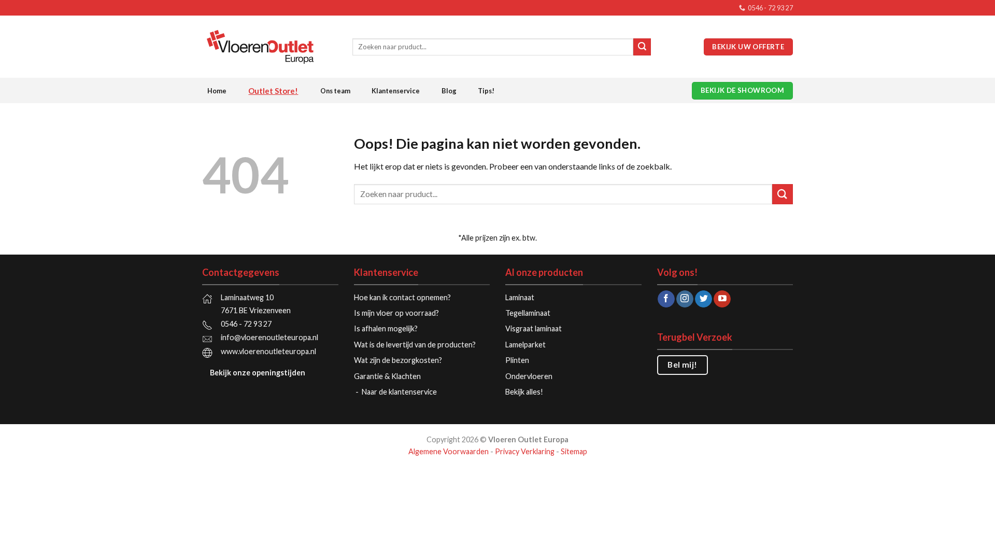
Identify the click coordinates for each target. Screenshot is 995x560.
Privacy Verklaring (525, 451)
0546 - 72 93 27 (246, 323)
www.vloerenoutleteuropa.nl (268, 351)
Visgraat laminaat (533, 328)
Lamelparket (525, 344)
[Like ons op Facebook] (666, 299)
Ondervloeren (528, 376)
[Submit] (642, 47)
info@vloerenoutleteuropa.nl (269, 337)
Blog (449, 91)
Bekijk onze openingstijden (257, 372)
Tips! (486, 91)
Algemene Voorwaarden (448, 451)
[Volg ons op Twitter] (703, 299)
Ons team (335, 91)
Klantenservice (396, 91)
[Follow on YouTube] (722, 299)
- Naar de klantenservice (397, 391)
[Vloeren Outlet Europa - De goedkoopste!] (269, 47)
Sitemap (574, 451)
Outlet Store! (273, 90)
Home (216, 91)
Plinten (517, 360)
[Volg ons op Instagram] (684, 299)
